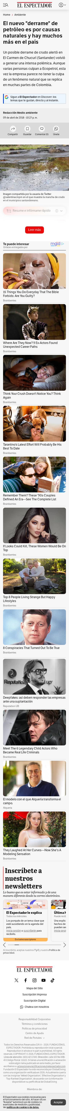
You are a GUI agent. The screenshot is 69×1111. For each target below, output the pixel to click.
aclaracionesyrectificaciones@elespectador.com (41, 1066)
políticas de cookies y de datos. (23, 1107)
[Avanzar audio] (55, 238)
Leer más (34, 229)
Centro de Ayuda (34, 1033)
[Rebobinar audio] (49, 238)
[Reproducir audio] (9, 233)
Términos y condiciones (35, 1024)
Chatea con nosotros (37, 1007)
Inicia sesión (13, 930)
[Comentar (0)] (42, 129)
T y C (36, 950)
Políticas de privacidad (34, 1028)
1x (61, 237)
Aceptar (58, 1102)
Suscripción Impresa (34, 994)
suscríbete (30, 930)
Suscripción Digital (34, 1000)
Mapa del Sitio (34, 988)
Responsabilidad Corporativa (35, 1019)
